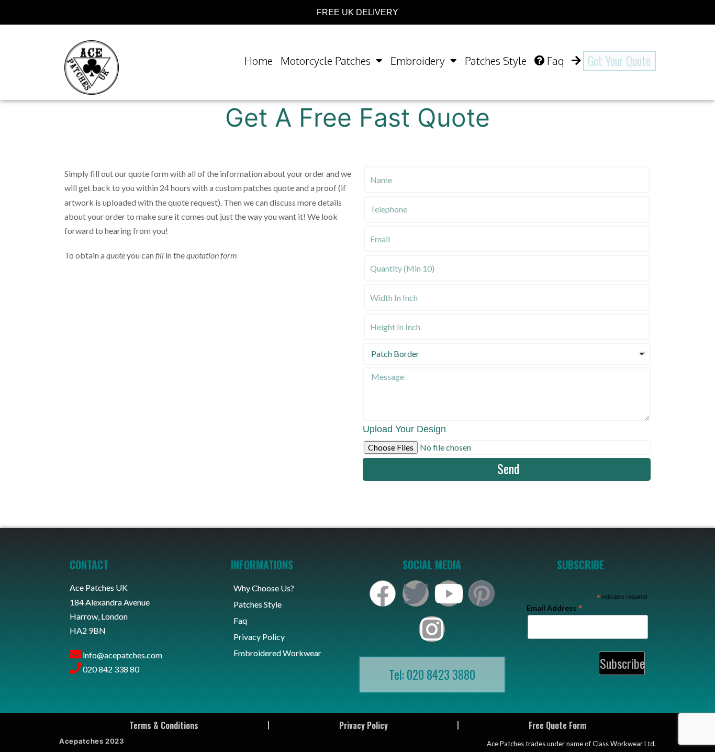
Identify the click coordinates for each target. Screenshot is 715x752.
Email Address (555, 607)
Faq (555, 61)
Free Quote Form (557, 725)
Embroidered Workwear (277, 653)
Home (258, 61)
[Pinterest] (481, 593)
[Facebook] (383, 593)
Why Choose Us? (263, 588)
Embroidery (417, 61)
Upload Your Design (404, 429)
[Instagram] (432, 629)
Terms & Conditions (163, 725)
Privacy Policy (259, 637)
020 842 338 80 (111, 669)
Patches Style (496, 61)
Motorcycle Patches (326, 61)
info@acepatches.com (122, 655)
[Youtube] (448, 593)
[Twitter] (416, 593)
